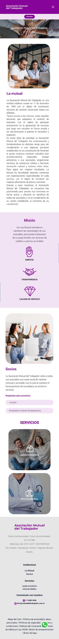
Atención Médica (29, 589)
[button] (29, 17)
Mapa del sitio (14, 619)
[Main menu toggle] (53, 7)
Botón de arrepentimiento (41, 629)
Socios (29, 574)
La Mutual (29, 570)
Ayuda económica (29, 586)
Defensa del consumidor (31, 626)
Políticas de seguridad (29, 622)
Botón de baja (30, 633)
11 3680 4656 (30, 600)
